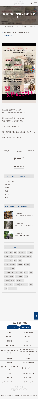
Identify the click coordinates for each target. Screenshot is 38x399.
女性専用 (16, 285)
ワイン (12, 280)
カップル (7, 194)
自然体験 (6, 280)
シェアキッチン (13, 289)
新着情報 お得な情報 (9, 264)
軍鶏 (31, 272)
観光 (6, 191)
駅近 (31, 285)
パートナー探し (8, 260)
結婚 (15, 260)
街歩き (26, 272)
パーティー (7, 268)
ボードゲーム (22, 252)
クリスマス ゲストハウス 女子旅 (13, 272)
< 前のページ (7, 151)
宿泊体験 (26, 264)
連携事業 (20, 264)
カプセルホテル (8, 285)
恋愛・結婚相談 (27, 256)
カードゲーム (24, 285)
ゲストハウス (18, 276)
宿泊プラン (7, 256)
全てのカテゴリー (10, 181)
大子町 (11, 276)
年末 (13, 268)
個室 (5, 289)
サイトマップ (28, 382)
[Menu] (35, 3)
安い (6, 197)
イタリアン (8, 184)
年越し (6, 252)
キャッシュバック (16, 256)
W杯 (15, 252)
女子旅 (26, 276)
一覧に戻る (19, 151)
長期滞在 (7, 188)
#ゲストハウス (19, 167)
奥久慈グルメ (20, 280)
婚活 (11, 252)
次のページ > (31, 151)
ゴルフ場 (29, 252)
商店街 (6, 276)
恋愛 (20, 260)
